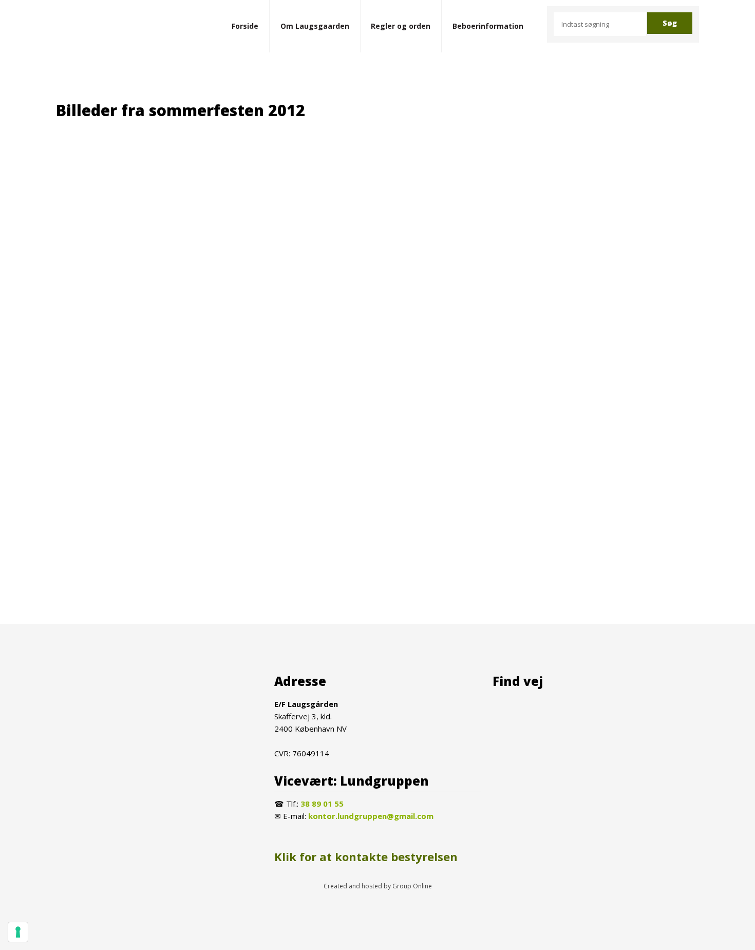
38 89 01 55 (322, 803)
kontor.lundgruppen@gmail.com (370, 816)
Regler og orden (400, 26)
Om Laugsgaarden (314, 26)
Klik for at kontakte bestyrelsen (366, 856)
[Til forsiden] (120, 26)
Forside (245, 26)
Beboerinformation (487, 26)
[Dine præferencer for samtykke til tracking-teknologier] (18, 932)
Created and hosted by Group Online (378, 886)
